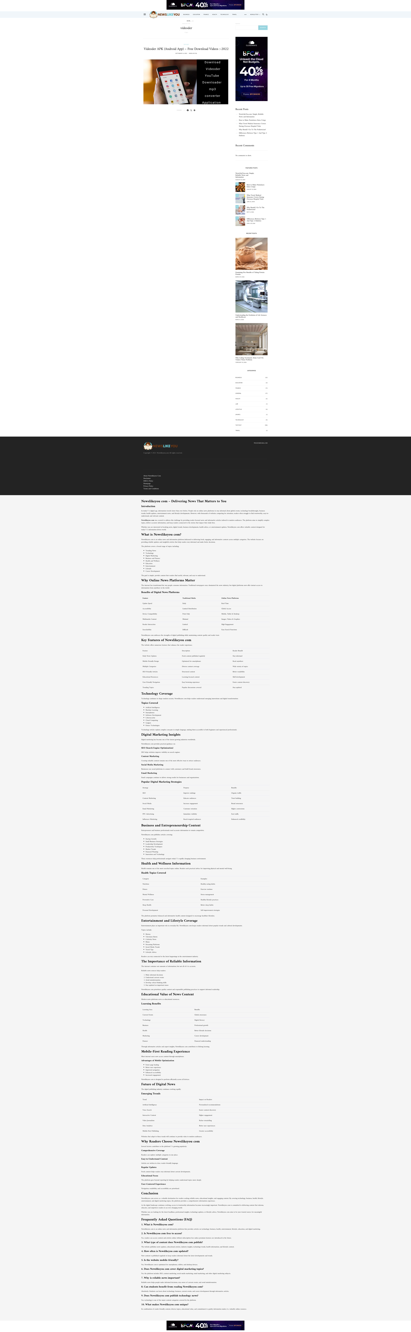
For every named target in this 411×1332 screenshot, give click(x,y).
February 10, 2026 (241, 362)
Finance (206, 14)
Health (214, 14)
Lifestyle (238, 409)
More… (189, 21)
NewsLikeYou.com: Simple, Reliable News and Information (251, 115)
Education (196, 14)
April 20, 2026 (251, 223)
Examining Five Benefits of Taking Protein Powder (249, 273)
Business (186, 14)
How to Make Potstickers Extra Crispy (252, 120)
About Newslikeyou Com (152, 475)
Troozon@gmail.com (261, 443)
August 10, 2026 (251, 189)
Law (236, 404)
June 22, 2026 (251, 201)
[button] (267, 14)
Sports (237, 414)
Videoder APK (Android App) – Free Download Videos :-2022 (186, 49)
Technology (224, 14)
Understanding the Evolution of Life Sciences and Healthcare (251, 316)
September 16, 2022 (181, 53)
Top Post (186, 44)
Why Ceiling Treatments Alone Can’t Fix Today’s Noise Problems (249, 358)
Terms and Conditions (151, 488)
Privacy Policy (148, 486)
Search (237, 23)
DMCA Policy (148, 481)
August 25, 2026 (240, 179)
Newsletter (254, 14)
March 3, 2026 (239, 319)
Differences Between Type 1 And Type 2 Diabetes (253, 134)
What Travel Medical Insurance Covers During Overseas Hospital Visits (252, 125)
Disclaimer (147, 478)
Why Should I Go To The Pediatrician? (252, 129)
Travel (234, 14)
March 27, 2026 (239, 277)
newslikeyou (193, 53)
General (238, 393)
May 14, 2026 (250, 212)
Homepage (147, 483)
